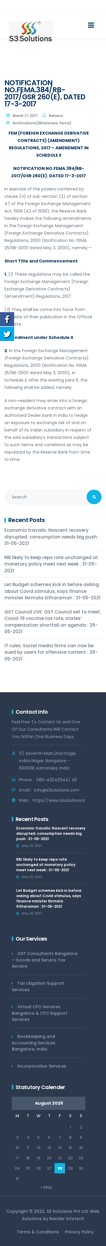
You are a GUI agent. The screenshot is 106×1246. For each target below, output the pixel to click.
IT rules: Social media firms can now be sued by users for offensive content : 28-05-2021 (50, 652)
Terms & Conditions (38, 1232)
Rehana (56, 115)
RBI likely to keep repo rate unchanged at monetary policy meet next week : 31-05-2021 (51, 564)
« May (46, 1187)
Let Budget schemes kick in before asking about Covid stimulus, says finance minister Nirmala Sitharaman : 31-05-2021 (52, 591)
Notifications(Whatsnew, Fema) (42, 123)
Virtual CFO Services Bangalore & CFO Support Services (39, 1013)
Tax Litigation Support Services (38, 986)
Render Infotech (66, 1219)
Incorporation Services (41, 1066)
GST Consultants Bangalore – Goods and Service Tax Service (44, 960)
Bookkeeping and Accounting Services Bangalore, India (33, 1042)
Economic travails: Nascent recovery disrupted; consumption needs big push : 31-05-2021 (51, 536)
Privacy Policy (79, 1232)
